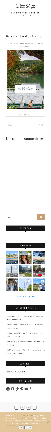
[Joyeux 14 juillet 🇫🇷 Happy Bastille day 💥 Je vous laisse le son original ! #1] (25, 284)
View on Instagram (25, 296)
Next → (42, 125)
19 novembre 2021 (29, 43)
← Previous (10, 125)
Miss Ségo (25, 6)
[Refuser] (47, 422)
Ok (21, 427)
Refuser (28, 427)
